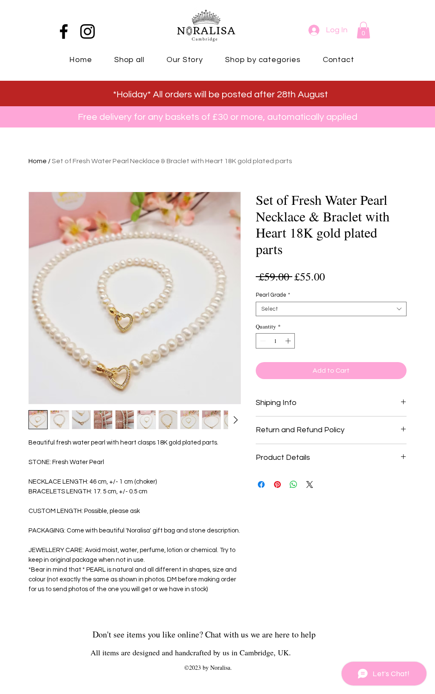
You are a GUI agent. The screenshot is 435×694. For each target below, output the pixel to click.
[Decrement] (262, 341)
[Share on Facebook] (261, 484)
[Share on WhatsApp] (293, 484)
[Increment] (289, 341)
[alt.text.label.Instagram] (87, 31)
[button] (363, 30)
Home (37, 161)
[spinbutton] (275, 341)
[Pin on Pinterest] (277, 484)
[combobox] (331, 309)
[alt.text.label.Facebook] (63, 31)
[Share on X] (310, 484)
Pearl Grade (273, 295)
